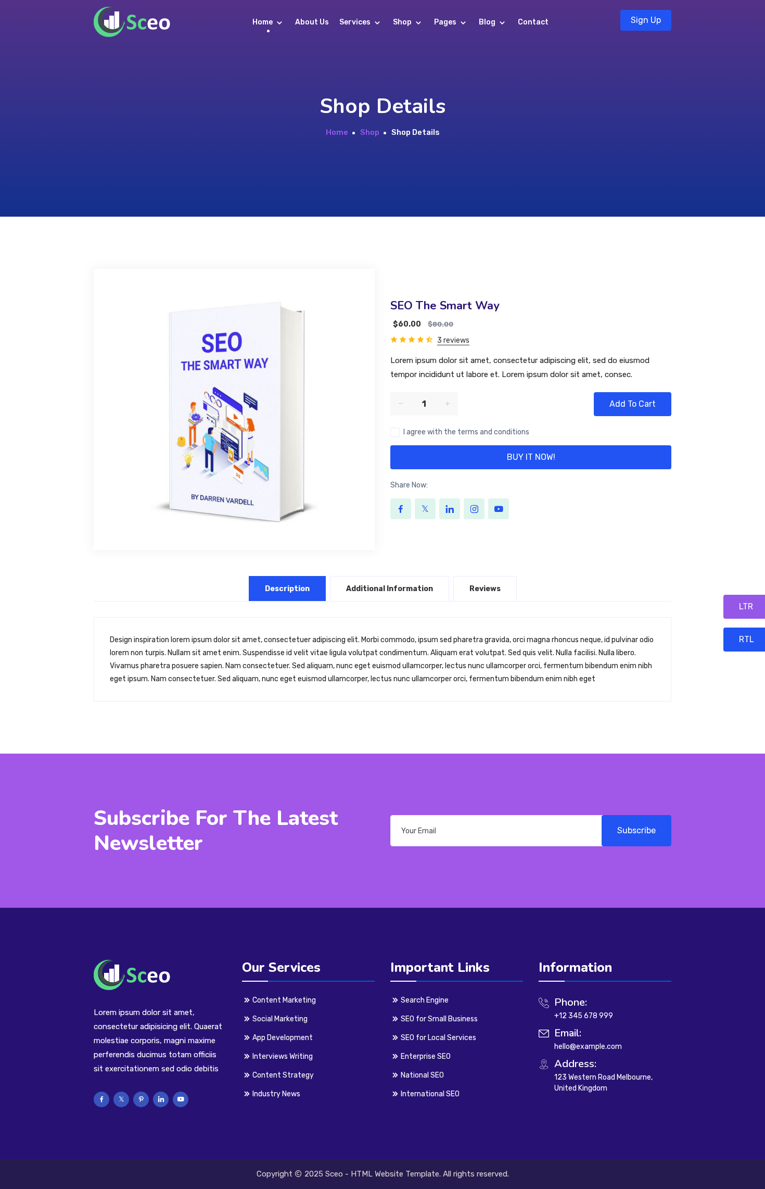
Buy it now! (531, 457)
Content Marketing (284, 1000)
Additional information (389, 588)
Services (355, 22)
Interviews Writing (282, 1056)
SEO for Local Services (438, 1037)
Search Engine (425, 1000)
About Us (312, 22)
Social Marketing (280, 1019)
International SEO (430, 1094)
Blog (488, 22)
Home (263, 22)
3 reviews (453, 340)
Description (287, 588)
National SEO (422, 1075)
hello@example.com (588, 1046)
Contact (533, 22)
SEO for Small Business (439, 1019)
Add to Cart (632, 404)
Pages (446, 22)
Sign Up (646, 20)
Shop (403, 22)
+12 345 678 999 (583, 1015)
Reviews (485, 588)
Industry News (276, 1094)
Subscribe (636, 830)
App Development (282, 1037)
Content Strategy (283, 1075)
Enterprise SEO (426, 1056)
